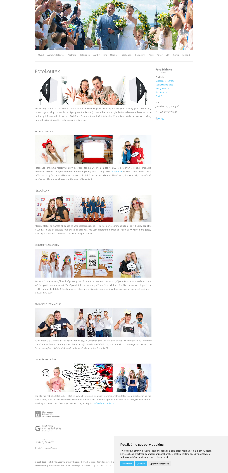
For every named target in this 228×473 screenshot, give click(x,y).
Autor (160, 54)
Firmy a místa (162, 88)
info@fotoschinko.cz (104, 403)
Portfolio (72, 54)
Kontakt (186, 54)
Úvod (41, 54)
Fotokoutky (116, 171)
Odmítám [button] (141, 464)
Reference (85, 54)
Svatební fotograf (55, 54)
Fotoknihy (140, 54)
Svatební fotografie (165, 80)
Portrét (159, 96)
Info (105, 54)
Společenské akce (164, 84)
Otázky (113, 54)
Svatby (96, 54)
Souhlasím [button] (127, 464)
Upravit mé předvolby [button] (159, 464)
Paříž (151, 54)
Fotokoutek (126, 54)
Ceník (176, 54)
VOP (168, 54)
